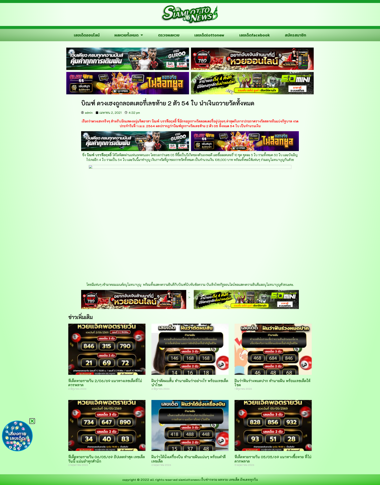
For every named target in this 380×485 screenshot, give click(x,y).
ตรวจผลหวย (169, 35)
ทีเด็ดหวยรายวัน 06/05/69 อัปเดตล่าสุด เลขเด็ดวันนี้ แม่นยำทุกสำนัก (106, 459)
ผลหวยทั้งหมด (126, 35)
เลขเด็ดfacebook (254, 35)
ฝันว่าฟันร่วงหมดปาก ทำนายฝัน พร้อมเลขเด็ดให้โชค (272, 382)
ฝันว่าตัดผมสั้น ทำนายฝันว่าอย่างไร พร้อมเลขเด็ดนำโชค (189, 382)
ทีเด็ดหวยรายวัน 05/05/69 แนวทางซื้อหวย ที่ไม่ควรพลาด (273, 459)
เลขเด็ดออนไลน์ (87, 35)
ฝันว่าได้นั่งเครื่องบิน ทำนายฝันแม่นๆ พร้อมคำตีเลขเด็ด (188, 459)
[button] (32, 421)
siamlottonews (189, 479)
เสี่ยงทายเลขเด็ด (17, 436)
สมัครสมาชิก (295, 35)
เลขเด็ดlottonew (209, 35)
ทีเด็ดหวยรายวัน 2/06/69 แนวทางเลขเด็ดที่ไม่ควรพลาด (105, 382)
